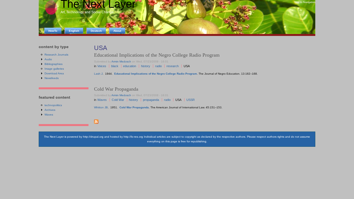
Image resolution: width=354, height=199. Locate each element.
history (145, 66)
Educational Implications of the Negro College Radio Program (155, 73)
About (117, 30)
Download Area (54, 73)
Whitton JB (101, 107)
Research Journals (56, 54)
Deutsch (96, 30)
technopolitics (53, 105)
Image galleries (54, 68)
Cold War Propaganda (116, 89)
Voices (101, 66)
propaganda (151, 99)
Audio (48, 59)
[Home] (51, 14)
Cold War (118, 99)
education (129, 66)
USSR (190, 99)
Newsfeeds (52, 78)
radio (158, 66)
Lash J (98, 73)
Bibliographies (54, 64)
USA (187, 66)
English (74, 30)
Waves (102, 99)
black (114, 66)
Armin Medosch (121, 61)
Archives (50, 109)
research (172, 66)
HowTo (52, 30)
